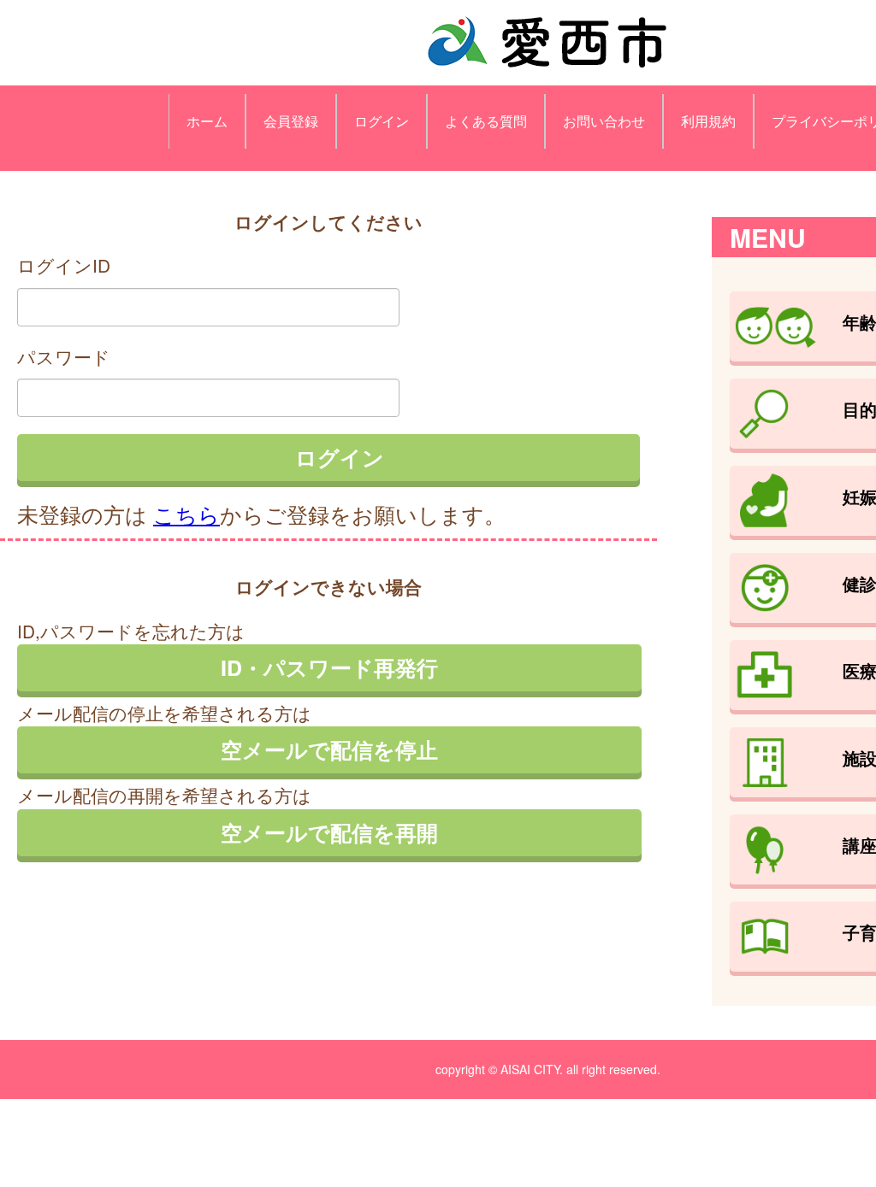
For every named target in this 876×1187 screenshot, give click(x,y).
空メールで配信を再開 (329, 832)
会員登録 (290, 121)
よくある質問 (486, 121)
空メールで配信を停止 (329, 749)
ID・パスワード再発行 (329, 667)
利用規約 (708, 121)
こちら (186, 513)
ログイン (381, 121)
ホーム (207, 121)
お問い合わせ (604, 121)
